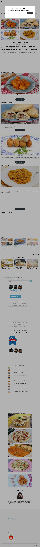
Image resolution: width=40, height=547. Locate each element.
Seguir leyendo (20, 15)
